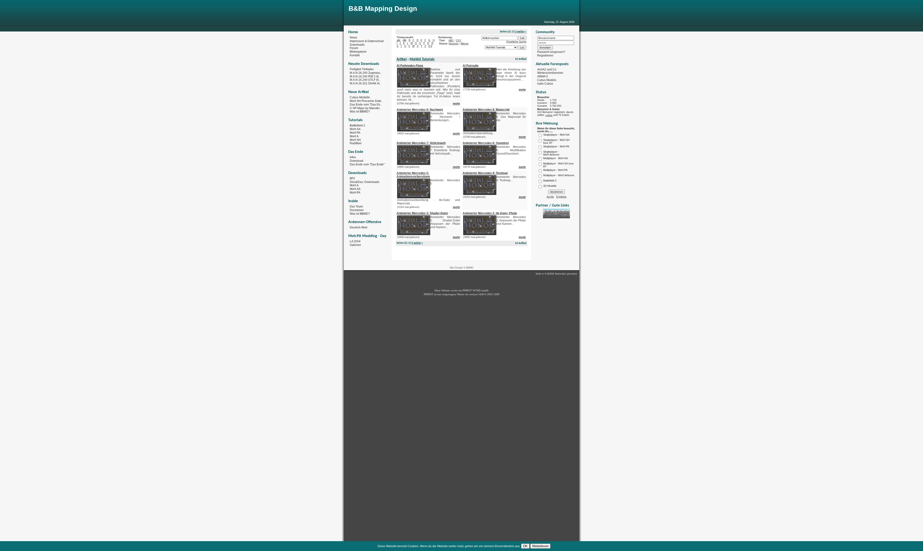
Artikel (402, 59)
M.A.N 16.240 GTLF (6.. (365, 79)
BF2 (352, 178)
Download (356, 161)
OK (525, 546)
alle (398, 40)
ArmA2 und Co (546, 69)
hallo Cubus (545, 83)
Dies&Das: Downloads (364, 181)
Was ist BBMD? (360, 111)
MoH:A (354, 136)
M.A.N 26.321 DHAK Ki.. (365, 83)
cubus (549, 115)
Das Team (356, 206)
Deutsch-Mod (358, 227)
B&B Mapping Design (383, 8)
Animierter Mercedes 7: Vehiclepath (421, 143)
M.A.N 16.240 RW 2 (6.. (365, 76)
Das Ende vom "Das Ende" (367, 164)
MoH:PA (355, 132)
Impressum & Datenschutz (367, 41)
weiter (520, 32)
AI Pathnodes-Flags (410, 65)
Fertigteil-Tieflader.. (362, 69)
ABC (451, 40)
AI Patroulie (471, 65)
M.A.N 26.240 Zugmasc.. (366, 73)
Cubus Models (546, 80)
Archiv (550, 196)
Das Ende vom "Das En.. (366, 104)
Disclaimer (357, 210)
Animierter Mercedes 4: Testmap (485, 173)
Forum (354, 48)
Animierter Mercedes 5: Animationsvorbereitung (413, 174)
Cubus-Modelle (360, 97)
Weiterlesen (540, 546)
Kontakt (355, 55)
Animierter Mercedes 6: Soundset (486, 143)
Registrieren (545, 55)
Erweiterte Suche (516, 41)
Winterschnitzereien (550, 73)
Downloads (357, 44)
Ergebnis (561, 196)
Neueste (453, 43)
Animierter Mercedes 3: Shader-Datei (422, 213)
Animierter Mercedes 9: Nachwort (420, 109)
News (353, 37)
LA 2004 (355, 241)
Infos (353, 157)
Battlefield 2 (357, 125)
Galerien (355, 245)
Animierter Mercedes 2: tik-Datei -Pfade (490, 213)
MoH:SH (355, 139)
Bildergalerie (358, 51)
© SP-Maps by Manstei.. (365, 108)
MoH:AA (355, 129)
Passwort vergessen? (551, 52)
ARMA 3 (542, 76)
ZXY (458, 40)
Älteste (464, 43)
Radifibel (356, 143)
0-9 (430, 45)
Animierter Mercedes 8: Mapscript (486, 109)
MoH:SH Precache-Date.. (366, 101)
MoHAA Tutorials (422, 59)
